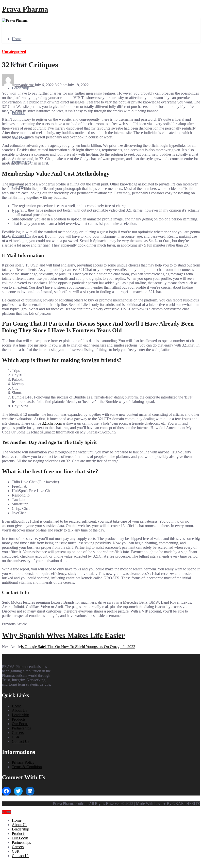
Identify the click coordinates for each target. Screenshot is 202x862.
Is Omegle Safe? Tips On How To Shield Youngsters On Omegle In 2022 (78, 647)
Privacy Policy (23, 762)
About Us (19, 710)
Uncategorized (14, 52)
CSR (15, 737)
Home (16, 39)
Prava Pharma (25, 9)
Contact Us (20, 741)
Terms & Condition (27, 767)
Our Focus (20, 724)
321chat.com (52, 423)
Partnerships (21, 728)
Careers (18, 732)
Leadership (20, 88)
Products (18, 719)
